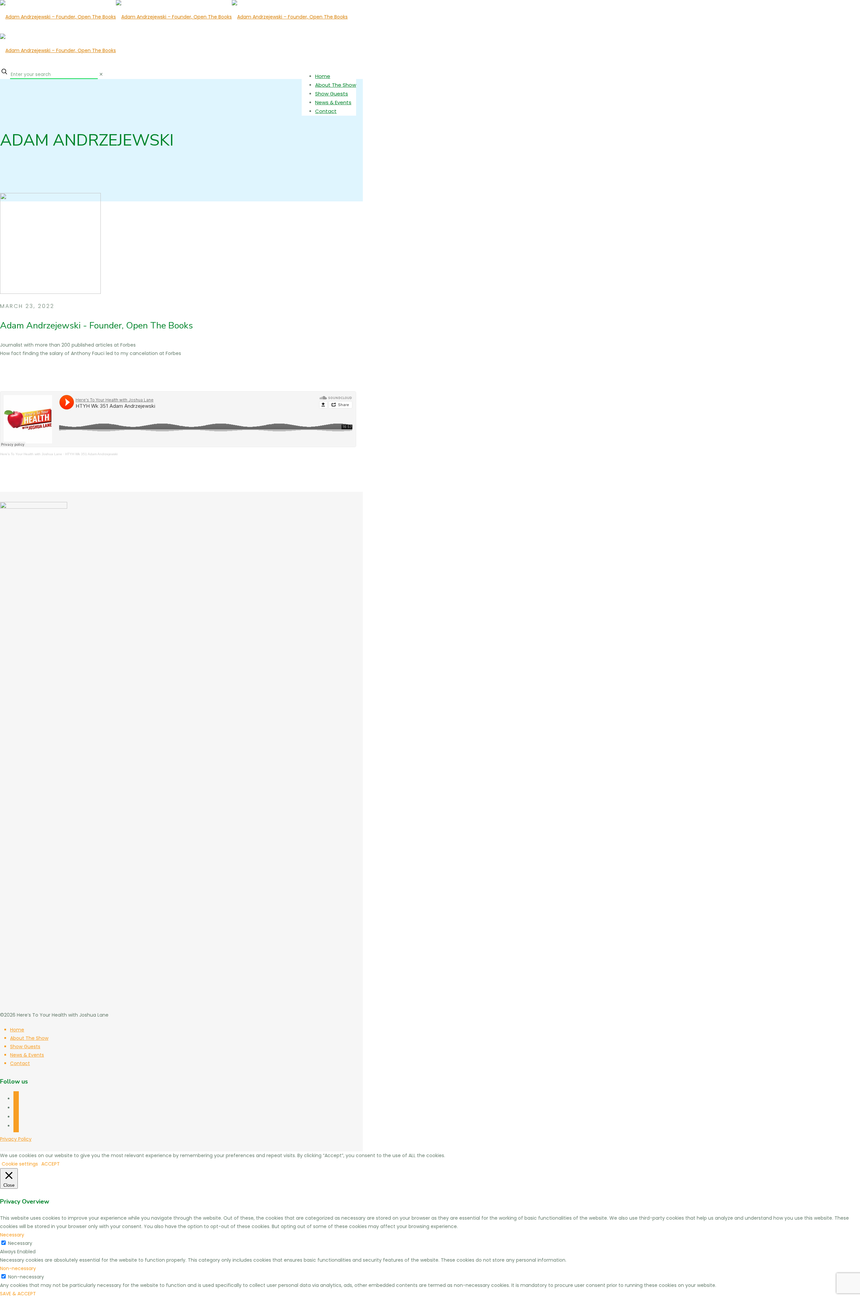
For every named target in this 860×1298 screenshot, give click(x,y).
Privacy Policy (16, 1139)
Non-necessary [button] (18, 1268)
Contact (20, 1063)
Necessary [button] (12, 1234)
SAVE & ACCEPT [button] (18, 1293)
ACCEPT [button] (50, 1164)
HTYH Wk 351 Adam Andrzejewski (91, 454)
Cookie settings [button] (20, 1164)
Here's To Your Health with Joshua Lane (31, 454)
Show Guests (25, 1046)
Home (17, 1029)
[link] (101, 74)
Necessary (20, 1243)
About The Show (29, 1038)
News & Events (27, 1055)
